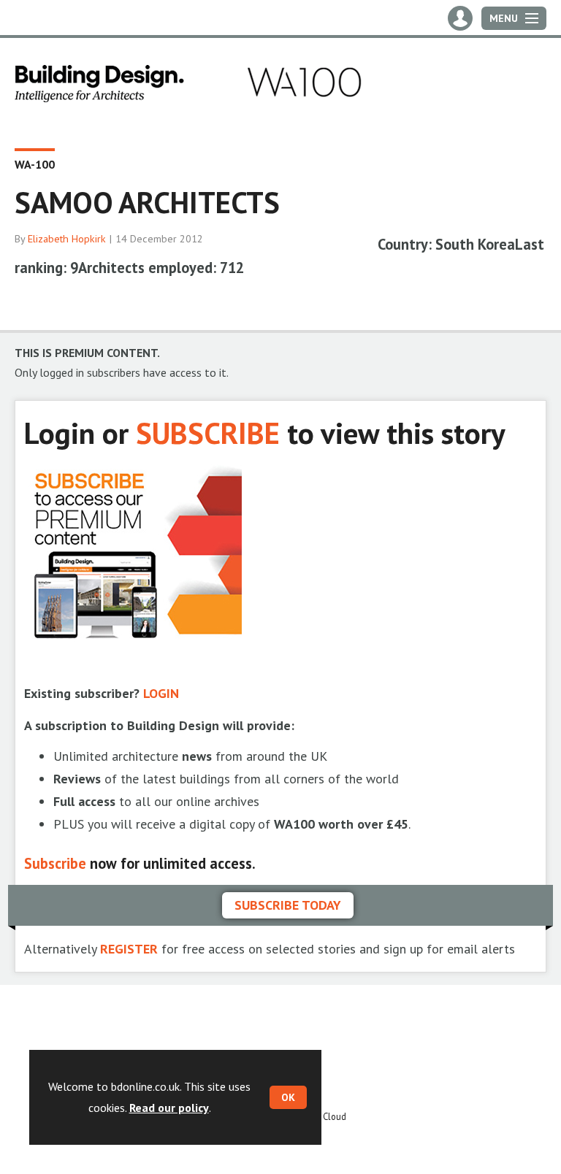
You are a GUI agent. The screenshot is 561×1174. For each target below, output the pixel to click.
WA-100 (35, 164)
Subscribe (55, 863)
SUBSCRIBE (208, 432)
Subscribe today (287, 905)
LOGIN (161, 693)
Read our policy (169, 1107)
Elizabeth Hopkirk (67, 238)
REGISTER (129, 948)
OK (288, 1097)
